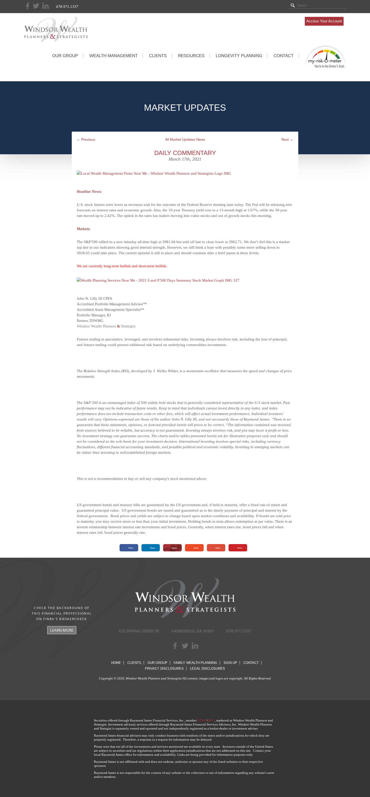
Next (287, 139)
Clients (134, 663)
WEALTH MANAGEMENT (113, 55)
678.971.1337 (67, 7)
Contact (251, 663)
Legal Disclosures (207, 668)
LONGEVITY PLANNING (239, 55)
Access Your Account (324, 21)
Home (116, 663)
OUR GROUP (65, 55)
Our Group (157, 663)
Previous (86, 139)
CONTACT (283, 55)
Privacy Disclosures (164, 668)
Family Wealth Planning (195, 663)
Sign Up (230, 663)
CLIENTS (158, 55)
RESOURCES (191, 55)
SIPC (211, 720)
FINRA (202, 720)
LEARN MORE (61, 630)
